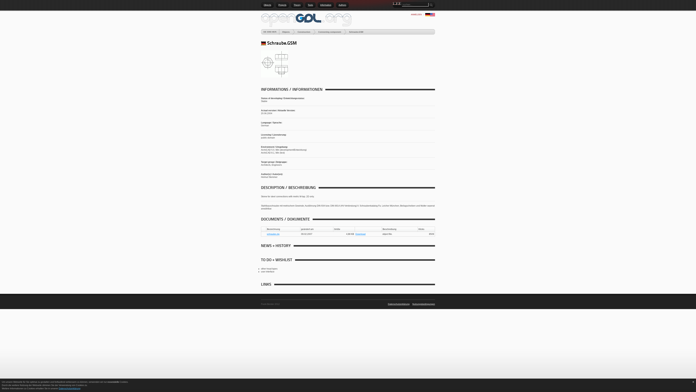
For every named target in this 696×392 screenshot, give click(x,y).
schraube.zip (273, 234)
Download (360, 234)
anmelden (416, 14)
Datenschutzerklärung (399, 304)
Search (395, 10)
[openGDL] (306, 20)
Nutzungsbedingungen (423, 304)
